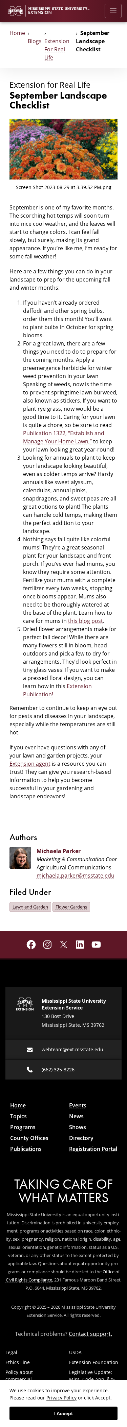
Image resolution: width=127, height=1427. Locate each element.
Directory (81, 1138)
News (76, 1116)
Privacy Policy (61, 1397)
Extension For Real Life (56, 49)
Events (77, 1105)
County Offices (29, 1138)
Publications (26, 1149)
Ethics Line (17, 1362)
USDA (75, 1352)
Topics (18, 1116)
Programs (23, 1127)
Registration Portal (93, 1149)
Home (17, 33)
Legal (11, 1352)
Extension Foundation (93, 1362)
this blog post (85, 621)
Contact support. (90, 1334)
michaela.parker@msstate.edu (75, 875)
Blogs (35, 41)
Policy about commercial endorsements (21, 1379)
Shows (77, 1127)
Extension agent (29, 763)
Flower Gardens (71, 907)
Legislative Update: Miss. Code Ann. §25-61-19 (93, 1379)
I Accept (63, 1413)
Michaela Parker (59, 851)
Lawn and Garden (30, 907)
